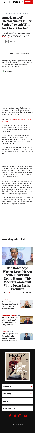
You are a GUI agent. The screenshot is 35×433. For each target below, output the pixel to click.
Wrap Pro (7, 394)
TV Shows (5, 299)
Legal (5, 401)
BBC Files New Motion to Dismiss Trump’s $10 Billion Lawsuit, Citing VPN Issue (10, 321)
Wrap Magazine (9, 408)
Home (8, 13)
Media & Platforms (18, 13)
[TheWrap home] (15, 2)
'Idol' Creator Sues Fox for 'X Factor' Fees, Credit (16, 120)
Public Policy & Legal (9, 315)
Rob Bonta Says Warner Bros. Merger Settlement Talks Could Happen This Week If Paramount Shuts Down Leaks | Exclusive (17, 278)
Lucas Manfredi (10, 293)
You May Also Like (14, 239)
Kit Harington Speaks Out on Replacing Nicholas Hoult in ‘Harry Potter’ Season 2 (10, 337)
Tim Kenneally (5, 37)
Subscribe (29, 2)
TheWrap (7, 387)
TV (28, 13)
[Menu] (4, 2)
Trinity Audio (19, 53)
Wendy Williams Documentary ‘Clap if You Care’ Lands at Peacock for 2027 (10, 305)
